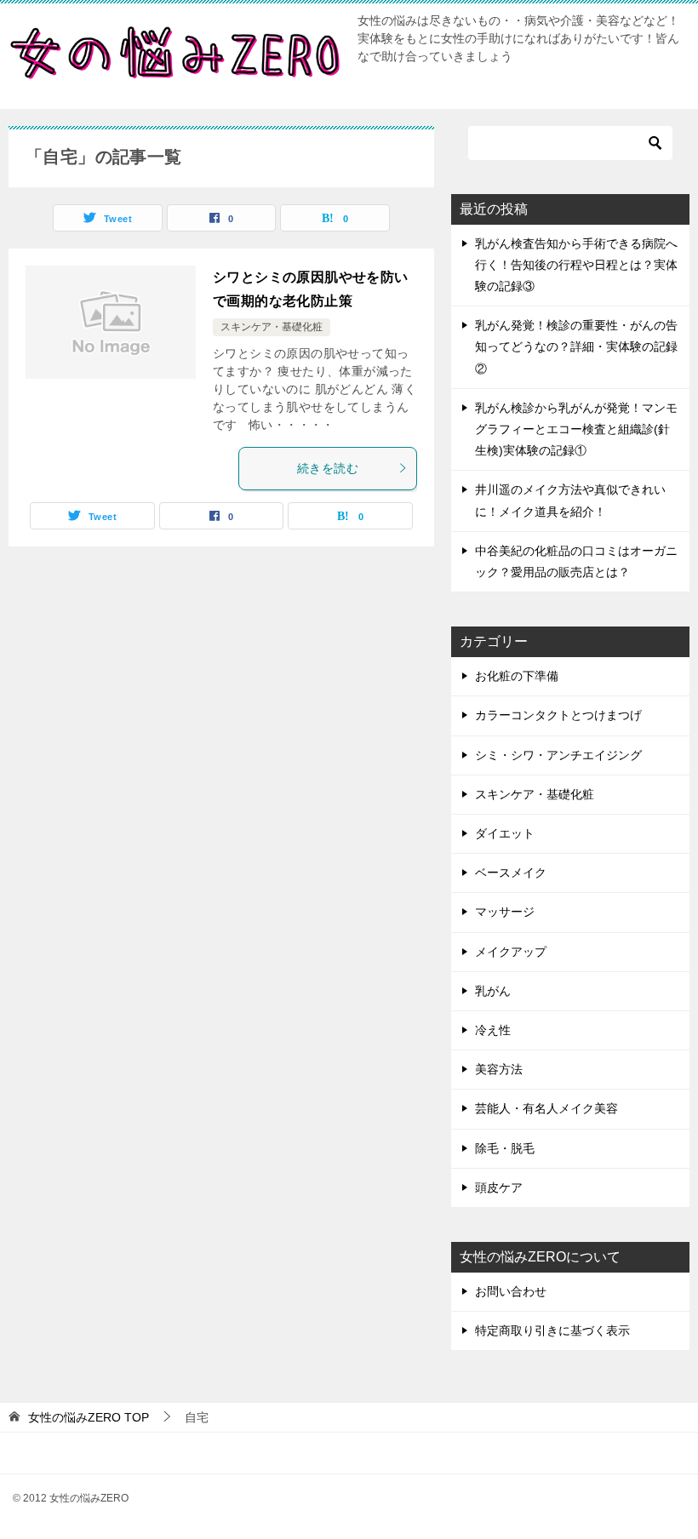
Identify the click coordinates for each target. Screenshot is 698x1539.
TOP (88, 1417)
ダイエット (505, 833)
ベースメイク (510, 872)
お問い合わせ (510, 1291)
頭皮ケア (499, 1187)
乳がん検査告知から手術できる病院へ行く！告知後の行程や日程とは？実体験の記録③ (576, 265)
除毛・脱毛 (505, 1148)
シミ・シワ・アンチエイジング (558, 755)
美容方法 (499, 1069)
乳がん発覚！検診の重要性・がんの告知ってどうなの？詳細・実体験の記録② (576, 346)
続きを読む (327, 468)
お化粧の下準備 (516, 676)
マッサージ (505, 911)
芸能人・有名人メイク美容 (546, 1108)
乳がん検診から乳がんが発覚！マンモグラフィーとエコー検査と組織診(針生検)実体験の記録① (576, 429)
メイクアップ (510, 951)
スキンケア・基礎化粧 (271, 327)
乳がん (493, 991)
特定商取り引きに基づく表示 (552, 1330)
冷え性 (493, 1030)
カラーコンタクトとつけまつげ (558, 715)
